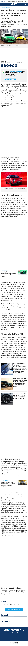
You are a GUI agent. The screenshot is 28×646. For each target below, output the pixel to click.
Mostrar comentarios (14, 609)
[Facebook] (2, 65)
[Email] (16, 65)
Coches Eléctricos (6, 8)
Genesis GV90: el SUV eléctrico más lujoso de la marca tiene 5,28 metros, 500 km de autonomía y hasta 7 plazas (20, 382)
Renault (3, 605)
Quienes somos (2, 637)
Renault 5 (9, 605)
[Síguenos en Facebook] (10, 633)
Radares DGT (21, 1)
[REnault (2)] (22, 272)
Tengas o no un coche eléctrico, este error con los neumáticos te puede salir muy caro (19, 396)
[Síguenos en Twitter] (12, 633)
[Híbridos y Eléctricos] (14, 630)
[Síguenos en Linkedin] (15, 633)
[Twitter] (5, 65)
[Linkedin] (7, 65)
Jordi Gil (3, 61)
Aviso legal (13, 637)
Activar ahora (10, 79)
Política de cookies (18, 637)
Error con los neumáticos (11, 1)
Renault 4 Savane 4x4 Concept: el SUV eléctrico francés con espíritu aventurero (8, 484)
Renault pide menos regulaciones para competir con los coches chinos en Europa (8, 274)
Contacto (8, 636)
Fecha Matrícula (25, 637)
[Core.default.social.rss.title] (18, 633)
